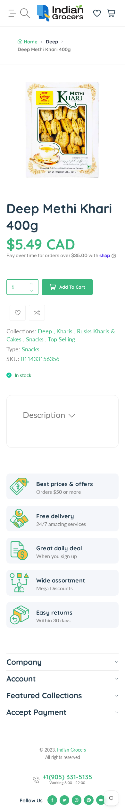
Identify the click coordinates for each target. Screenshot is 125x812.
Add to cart (72, 287)
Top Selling (61, 339)
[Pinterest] (89, 800)
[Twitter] (64, 800)
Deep (52, 42)
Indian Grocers (71, 750)
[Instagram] (76, 800)
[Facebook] (52, 800)
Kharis (64, 331)
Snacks (35, 339)
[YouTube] (101, 800)
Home (31, 42)
